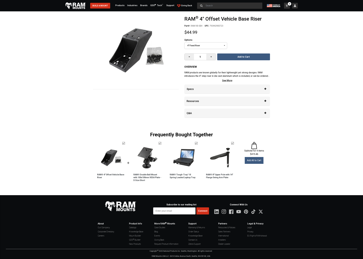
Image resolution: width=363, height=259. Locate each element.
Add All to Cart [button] (254, 160)
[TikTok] (253, 211)
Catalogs (132, 227)
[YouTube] (238, 211)
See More (227, 80)
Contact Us (192, 240)
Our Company (104, 227)
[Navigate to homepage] (75, 5)
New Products (135, 244)
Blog (156, 231)
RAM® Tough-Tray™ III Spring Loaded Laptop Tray (182, 176)
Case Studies (159, 227)
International (223, 236)
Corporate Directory (106, 231)
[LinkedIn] (216, 211)
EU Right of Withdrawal (257, 236)
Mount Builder (135, 236)
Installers (222, 240)
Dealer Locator (224, 244)
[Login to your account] (295, 6)
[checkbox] (123, 143)
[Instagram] (224, 211)
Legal (249, 227)
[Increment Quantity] (189, 57)
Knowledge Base (136, 231)
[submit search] (201, 6)
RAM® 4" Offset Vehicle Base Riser (110, 176)
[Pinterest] (246, 211)
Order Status (193, 231)
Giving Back (159, 240)
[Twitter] (260, 211)
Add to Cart (244, 56)
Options (188, 40)
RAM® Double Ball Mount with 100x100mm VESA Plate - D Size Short (147, 177)
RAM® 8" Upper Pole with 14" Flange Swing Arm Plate (219, 176)
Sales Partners (224, 231)
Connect (202, 211)
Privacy (250, 231)
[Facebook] (231, 211)
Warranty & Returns (196, 227)
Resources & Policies (226, 227)
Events (157, 236)
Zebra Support (194, 244)
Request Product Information (166, 244)
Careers (101, 236)
